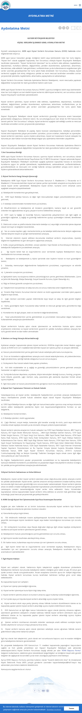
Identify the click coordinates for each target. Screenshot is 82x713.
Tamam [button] (71, 708)
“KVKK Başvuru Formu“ (71, 650)
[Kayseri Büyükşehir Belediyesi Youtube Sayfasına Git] (43, 691)
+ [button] (79, 28)
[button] (80, 5)
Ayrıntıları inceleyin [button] (54, 710)
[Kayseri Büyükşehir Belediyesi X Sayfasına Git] (39, 691)
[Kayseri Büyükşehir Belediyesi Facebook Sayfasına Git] (35, 691)
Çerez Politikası (48, 684)
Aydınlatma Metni (34, 684)
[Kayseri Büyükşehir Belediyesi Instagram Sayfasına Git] (48, 691)
